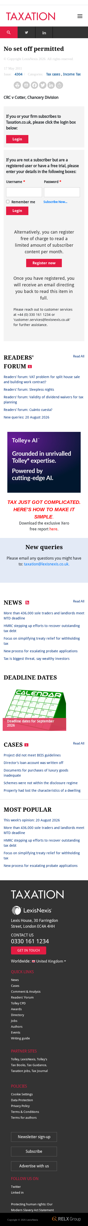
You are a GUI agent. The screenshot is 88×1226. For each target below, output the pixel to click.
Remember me (23, 202)
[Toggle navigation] (78, 16)
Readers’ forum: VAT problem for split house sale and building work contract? (42, 379)
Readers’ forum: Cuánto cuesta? (28, 410)
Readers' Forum (22, 997)
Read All (78, 356)
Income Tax (72, 74)
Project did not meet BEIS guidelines (32, 755)
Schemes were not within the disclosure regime (41, 783)
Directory (17, 1015)
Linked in (17, 1192)
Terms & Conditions (25, 1112)
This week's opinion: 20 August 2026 (32, 820)
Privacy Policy (20, 1106)
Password (52, 182)
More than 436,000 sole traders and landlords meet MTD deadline (44, 615)
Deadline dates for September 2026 (30, 723)
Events (15, 1032)
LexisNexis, (29, 1059)
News (15, 980)
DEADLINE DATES (30, 677)
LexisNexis (32, 1219)
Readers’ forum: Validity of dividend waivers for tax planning (43, 399)
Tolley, (16, 1059)
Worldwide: (37, 961)
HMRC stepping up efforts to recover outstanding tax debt (42, 628)
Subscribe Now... (55, 202)
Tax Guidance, (37, 1065)
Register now (44, 263)
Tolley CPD (18, 1003)
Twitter (16, 1187)
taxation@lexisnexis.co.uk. (46, 564)
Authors (16, 1026)
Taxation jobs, (21, 1071)
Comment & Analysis (26, 991)
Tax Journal (40, 1071)
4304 (18, 74)
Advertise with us (34, 1166)
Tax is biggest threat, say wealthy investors (36, 659)
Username (15, 182)
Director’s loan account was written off (33, 763)
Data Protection (22, 1100)
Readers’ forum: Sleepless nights (29, 389)
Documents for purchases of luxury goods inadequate (36, 772)
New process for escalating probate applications (40, 651)
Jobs (14, 1021)
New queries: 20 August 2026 (26, 417)
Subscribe (34, 1151)
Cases (15, 986)
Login (17, 139)
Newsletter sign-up (34, 1137)
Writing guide (20, 1038)
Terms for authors (24, 1117)
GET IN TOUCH (28, 950)
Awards (16, 1009)
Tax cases (53, 74)
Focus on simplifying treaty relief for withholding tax (42, 640)
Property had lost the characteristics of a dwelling (42, 790)
